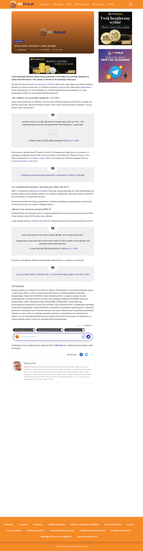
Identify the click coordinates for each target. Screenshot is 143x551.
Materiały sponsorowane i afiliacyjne (56, 537)
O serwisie (8, 524)
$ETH (65, 235)
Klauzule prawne (14, 530)
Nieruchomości (98, 4)
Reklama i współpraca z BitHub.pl (85, 524)
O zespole (23, 524)
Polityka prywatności (35, 530)
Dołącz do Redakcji (113, 524)
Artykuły (111, 4)
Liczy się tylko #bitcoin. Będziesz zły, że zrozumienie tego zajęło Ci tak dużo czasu (52, 274)
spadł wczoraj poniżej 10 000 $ (41, 84)
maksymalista (85, 87)
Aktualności (45, 4)
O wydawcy (38, 524)
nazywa (89, 105)
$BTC (46, 235)
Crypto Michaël (44, 221)
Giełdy (69, 4)
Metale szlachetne (82, 4)
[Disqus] (52, 413)
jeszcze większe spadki (35, 158)
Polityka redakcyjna (56, 524)
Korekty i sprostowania (121, 530)
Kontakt (130, 524)
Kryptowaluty (58, 4)
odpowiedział (34, 191)
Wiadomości (19, 41)
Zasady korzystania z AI (87, 537)
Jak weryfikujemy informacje (62, 530)
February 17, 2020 (70, 140)
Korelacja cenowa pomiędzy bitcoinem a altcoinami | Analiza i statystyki (52, 175)
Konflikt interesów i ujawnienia (93, 530)
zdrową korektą (64, 87)
